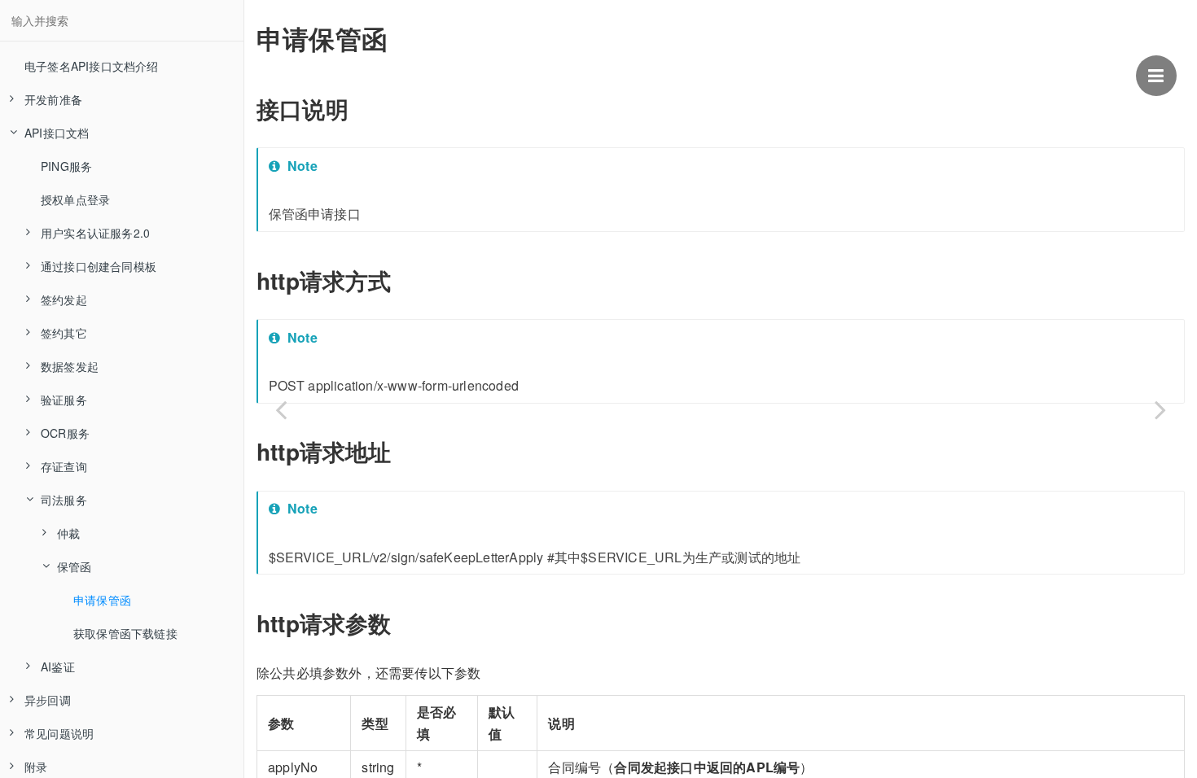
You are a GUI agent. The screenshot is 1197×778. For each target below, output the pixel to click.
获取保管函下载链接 (125, 633)
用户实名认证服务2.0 (95, 233)
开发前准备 (53, 99)
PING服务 (66, 166)
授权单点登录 (75, 199)
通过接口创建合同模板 (98, 266)
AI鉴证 (58, 666)
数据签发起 (70, 366)
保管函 (74, 566)
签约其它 (64, 333)
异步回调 (47, 700)
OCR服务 (65, 433)
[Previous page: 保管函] (281, 409)
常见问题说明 (59, 733)
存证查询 (64, 466)
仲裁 (68, 533)
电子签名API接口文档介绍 (91, 66)
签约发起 (64, 299)
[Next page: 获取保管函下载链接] (1160, 409)
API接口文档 (56, 133)
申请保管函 (102, 600)
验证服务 (64, 399)
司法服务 (64, 500)
